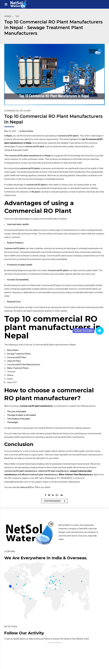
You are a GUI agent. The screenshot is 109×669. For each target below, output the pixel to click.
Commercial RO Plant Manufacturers (23, 364)
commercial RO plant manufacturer (36, 406)
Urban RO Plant (14, 361)
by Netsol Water (26, 131)
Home (7, 16)
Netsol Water (13, 350)
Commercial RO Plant (17, 110)
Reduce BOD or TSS (29, 487)
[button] (100, 331)
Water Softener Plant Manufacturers (76, 474)
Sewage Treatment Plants (19, 354)
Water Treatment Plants (18, 368)
